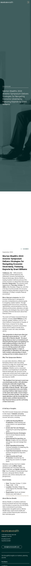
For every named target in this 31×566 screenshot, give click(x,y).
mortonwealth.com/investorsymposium (18, 496)
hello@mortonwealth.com (11, 547)
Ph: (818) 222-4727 (6, 539)
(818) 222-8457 (7, 540)
